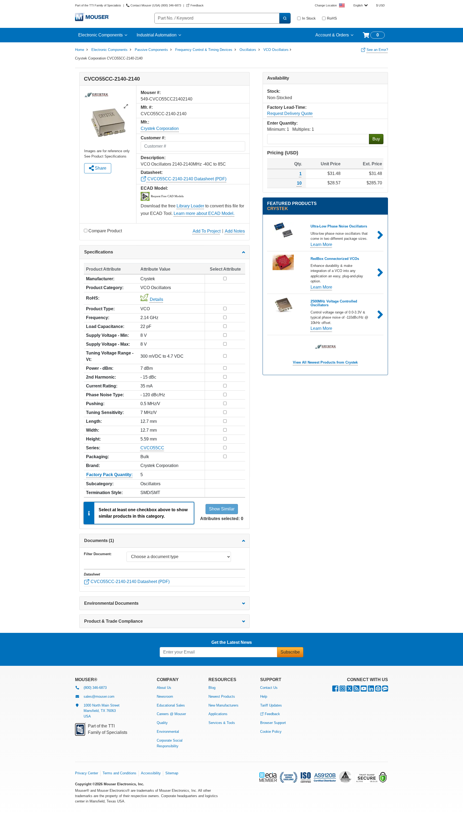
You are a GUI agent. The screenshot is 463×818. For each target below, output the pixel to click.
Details (156, 299)
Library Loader (190, 206)
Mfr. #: (147, 107)
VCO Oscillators (276, 50)
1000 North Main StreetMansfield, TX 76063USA (102, 711)
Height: (93, 439)
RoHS (332, 18)
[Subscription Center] (378, 690)
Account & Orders (332, 35)
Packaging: (97, 456)
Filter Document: (97, 554)
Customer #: (153, 138)
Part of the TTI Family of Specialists (98, 5)
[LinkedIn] (371, 690)
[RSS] (356, 690)
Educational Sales (171, 705)
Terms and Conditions (119, 773)
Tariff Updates (271, 705)
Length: (94, 421)
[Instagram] (342, 690)
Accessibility (151, 773)
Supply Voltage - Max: (108, 344)
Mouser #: (151, 92)
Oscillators (248, 50)
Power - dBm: (99, 368)
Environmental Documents (111, 603)
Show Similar (221, 509)
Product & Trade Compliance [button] (113, 621)
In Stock (309, 18)
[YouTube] (364, 690)
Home (79, 50)
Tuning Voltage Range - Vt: (109, 356)
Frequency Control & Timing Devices (203, 50)
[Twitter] (349, 690)
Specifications (98, 252)
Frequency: (97, 317)
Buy (376, 139)
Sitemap (171, 773)
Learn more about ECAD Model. (204, 213)
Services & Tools (221, 723)
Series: (93, 448)
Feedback (272, 714)
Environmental (168, 732)
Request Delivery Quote (290, 113)
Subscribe (290, 652)
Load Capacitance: (105, 326)
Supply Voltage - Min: (107, 335)
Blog (211, 688)
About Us (164, 688)
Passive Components (151, 50)
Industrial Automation (157, 35)
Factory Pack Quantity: (109, 474)
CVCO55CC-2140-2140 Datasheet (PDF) (186, 179)
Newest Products (221, 696)
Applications (217, 714)
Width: (92, 430)
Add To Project (207, 231)
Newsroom (165, 696)
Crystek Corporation (160, 128)
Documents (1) (99, 540)
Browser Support (273, 723)
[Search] (284, 18)
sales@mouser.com (99, 696)
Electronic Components (100, 35)
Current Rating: (101, 386)
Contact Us (269, 688)
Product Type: (100, 309)
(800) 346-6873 (95, 688)
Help (263, 696)
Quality (162, 723)
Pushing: (95, 403)
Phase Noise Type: (105, 395)
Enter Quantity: (282, 123)
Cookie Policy (271, 732)
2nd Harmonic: (101, 377)
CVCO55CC (152, 448)
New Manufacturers (223, 705)
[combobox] (360, 5)
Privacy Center (86, 773)
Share (100, 168)
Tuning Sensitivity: (105, 412)
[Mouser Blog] (385, 690)
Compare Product (105, 231)
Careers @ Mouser (171, 714)
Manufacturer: (100, 279)
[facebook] (335, 690)
